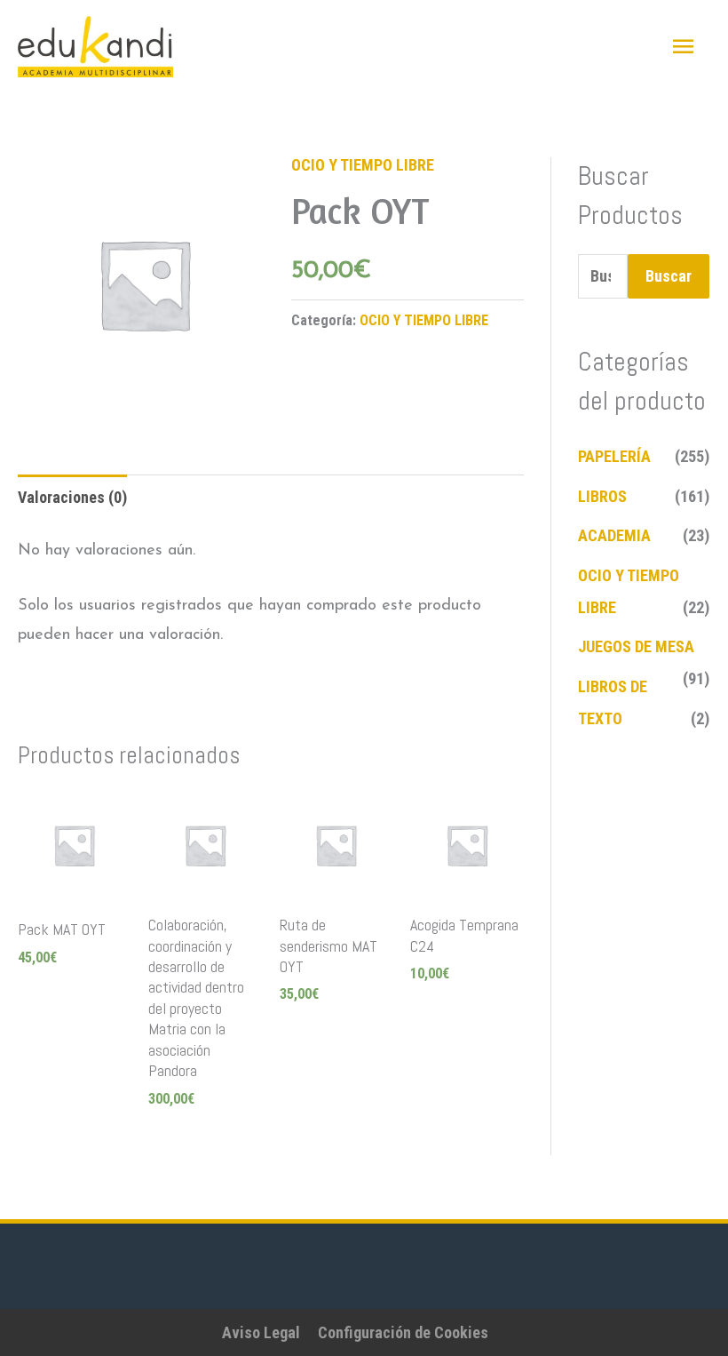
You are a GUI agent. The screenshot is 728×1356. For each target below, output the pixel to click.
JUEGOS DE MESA (636, 646)
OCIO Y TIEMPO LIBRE (362, 165)
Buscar (668, 276)
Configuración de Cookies (403, 1332)
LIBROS (602, 496)
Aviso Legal (261, 1332)
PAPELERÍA (614, 456)
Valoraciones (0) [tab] (72, 497)
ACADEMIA (614, 535)
